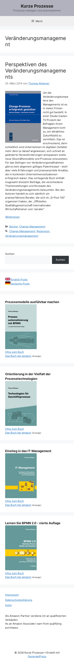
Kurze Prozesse (37, 6)
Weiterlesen (12, 217)
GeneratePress (37, 656)
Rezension (43, 231)
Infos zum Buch (14, 352)
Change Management (32, 226)
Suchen (9, 253)
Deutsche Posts (20, 283)
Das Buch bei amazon (18, 356)
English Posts (19, 279)
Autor (8, 605)
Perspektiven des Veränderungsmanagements (35, 70)
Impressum (12, 594)
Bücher (13, 226)
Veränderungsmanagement (21, 236)
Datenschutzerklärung (18, 600)
